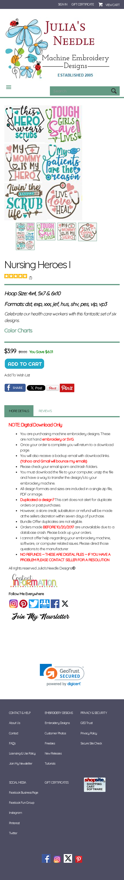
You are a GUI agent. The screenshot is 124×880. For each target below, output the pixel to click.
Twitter (13, 833)
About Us (14, 723)
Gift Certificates (56, 782)
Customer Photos (55, 733)
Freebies (50, 743)
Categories (6, 87)
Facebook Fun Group (21, 803)
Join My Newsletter (20, 763)
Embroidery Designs (57, 723)
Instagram (15, 813)
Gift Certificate (83, 4)
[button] (62, 675)
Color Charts (18, 330)
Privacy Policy (88, 733)
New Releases (53, 753)
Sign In (62, 4)
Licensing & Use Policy (22, 753)
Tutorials (50, 763)
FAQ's (12, 743)
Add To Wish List (17, 375)
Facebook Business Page (23, 793)
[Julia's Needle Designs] (58, 48)
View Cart (113, 5)
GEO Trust (86, 723)
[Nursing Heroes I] (62, 162)
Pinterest (14, 823)
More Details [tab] (19, 411)
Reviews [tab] (45, 411)
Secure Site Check (91, 743)
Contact (13, 733)
